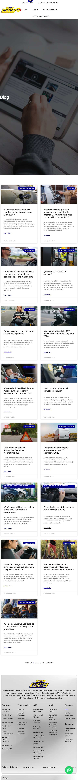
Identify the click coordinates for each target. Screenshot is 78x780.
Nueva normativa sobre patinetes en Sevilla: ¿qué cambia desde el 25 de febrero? (59, 567)
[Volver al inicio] (8, 10)
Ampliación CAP (38, 732)
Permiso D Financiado (21, 733)
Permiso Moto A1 (7, 719)
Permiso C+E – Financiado (22, 723)
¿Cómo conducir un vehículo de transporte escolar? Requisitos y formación (19, 626)
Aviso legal (5, 778)
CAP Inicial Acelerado (36, 722)
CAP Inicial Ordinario (36, 727)
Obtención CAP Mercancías (38, 710)
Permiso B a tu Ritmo (6, 727)
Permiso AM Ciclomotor (6, 710)
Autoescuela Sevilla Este (69, 740)
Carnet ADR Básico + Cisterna (53, 717)
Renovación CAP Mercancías (38, 752)
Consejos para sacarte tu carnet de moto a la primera (19, 332)
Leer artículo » (7, 233)
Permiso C (21, 709)
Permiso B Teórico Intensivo (7, 733)
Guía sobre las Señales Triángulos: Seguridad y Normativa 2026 (15, 450)
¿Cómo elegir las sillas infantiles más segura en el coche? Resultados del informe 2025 (19, 391)
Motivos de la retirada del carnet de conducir (56, 389)
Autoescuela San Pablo (70, 729)
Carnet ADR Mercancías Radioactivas (53, 732)
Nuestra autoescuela (69, 714)
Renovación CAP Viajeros (38, 758)
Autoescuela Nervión (69, 735)
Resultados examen (49, 767)
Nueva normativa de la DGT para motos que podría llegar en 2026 (59, 334)
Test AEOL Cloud (28, 767)
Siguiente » (49, 663)
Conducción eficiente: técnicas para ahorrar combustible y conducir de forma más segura (19, 274)
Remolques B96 (7, 749)
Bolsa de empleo (70, 719)
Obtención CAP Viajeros (38, 716)
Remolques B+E (7, 745)
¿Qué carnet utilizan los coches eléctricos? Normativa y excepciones (19, 510)
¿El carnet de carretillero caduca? (55, 272)
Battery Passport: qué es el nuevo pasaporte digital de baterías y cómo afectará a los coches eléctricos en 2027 (58, 213)
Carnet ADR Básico (53, 710)
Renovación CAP (38, 747)
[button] (49, 3)
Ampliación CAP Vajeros (38, 742)
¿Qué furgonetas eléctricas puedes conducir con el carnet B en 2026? (18, 212)
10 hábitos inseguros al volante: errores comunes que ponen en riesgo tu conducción (19, 567)
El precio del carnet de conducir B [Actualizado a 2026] (59, 508)
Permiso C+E (22, 719)
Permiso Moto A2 (7, 722)
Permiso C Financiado (21, 714)
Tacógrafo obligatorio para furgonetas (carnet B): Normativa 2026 (56, 450)
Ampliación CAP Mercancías (38, 737)
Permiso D (21, 728)
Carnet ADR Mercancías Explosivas (53, 725)
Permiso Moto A (7, 715)
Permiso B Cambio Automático (5, 739)
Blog (66, 709)
